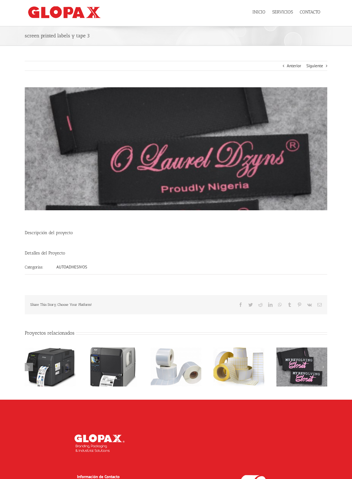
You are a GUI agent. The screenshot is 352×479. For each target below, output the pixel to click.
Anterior (294, 65)
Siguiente (314, 65)
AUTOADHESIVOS (71, 267)
